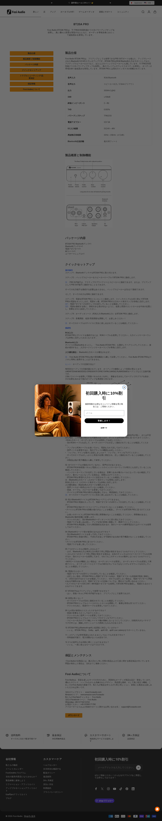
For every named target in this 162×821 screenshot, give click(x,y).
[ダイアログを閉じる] (124, 387)
